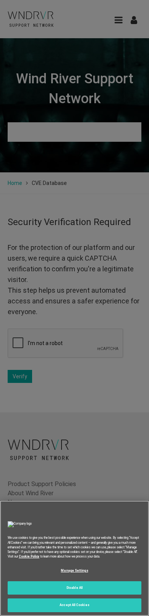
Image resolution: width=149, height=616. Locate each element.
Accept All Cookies (74, 605)
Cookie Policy (29, 556)
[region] (74, 558)
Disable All (74, 588)
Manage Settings (74, 570)
